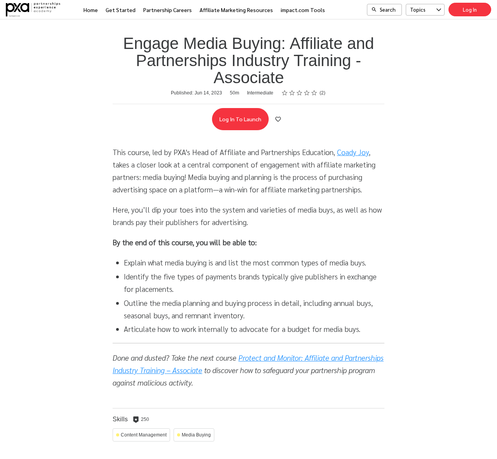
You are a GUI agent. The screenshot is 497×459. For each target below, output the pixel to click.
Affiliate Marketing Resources (236, 9)
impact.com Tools (303, 9)
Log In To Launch (240, 118)
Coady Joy (353, 152)
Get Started (121, 9)
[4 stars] (307, 92)
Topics (418, 9)
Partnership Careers (167, 9)
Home (90, 9)
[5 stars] (314, 92)
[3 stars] (299, 92)
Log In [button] (470, 9)
